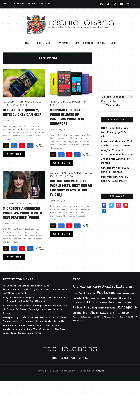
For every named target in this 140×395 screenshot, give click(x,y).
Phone (118, 302)
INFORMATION (23, 102)
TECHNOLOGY (67, 176)
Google (77, 298)
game (132, 293)
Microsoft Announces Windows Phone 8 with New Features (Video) (22, 213)
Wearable (64, 43)
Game (88, 173)
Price (77, 307)
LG (129, 298)
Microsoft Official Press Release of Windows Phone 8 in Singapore (67, 117)
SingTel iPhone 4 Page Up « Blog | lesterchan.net (35, 297)
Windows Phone (95, 317)
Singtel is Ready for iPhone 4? (27, 301)
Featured (106, 292)
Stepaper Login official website (23, 317)
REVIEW (100, 308)
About (31, 4)
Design (101, 43)
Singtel (77, 312)
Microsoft (79, 302)
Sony (109, 312)
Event (113, 43)
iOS (110, 298)
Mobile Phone (101, 302)
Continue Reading (14, 153)
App (89, 286)
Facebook (91, 293)
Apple (97, 286)
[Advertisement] (117, 69)
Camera (54, 173)
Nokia (111, 302)
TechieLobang (70, 349)
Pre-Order (127, 302)
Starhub (116, 313)
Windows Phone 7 (111, 317)
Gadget (78, 173)
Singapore (127, 307)
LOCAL (37, 43)
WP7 (74, 320)
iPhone (123, 298)
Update (84, 317)
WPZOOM (100, 370)
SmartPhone (91, 312)
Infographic (101, 298)
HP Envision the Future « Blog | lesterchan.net (33, 305)
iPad (115, 298)
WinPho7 (123, 317)
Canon (75, 293)
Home (6, 4)
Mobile (50, 43)
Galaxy (126, 293)
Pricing (90, 307)
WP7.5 (79, 321)
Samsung (110, 307)
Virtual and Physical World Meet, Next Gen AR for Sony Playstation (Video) (71, 188)
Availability (113, 286)
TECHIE (23, 105)
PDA (15, 105)
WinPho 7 (132, 317)
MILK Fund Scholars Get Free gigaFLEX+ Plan (114, 132)
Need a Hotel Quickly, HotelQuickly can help (22, 112)
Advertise (45, 4)
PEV (77, 43)
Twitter (76, 317)
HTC (85, 298)
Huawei (92, 298)
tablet (125, 312)
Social (103, 313)
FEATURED (18, 4)
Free (119, 293)
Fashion (88, 43)
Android (79, 286)
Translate (113, 105)
